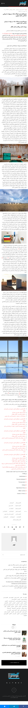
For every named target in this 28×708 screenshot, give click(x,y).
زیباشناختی (11, 511)
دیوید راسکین (18, 511)
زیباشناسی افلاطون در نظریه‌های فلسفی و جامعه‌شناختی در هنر (11, 653)
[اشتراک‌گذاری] (23, 527)
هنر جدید (8, 610)
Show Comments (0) (14, 662)
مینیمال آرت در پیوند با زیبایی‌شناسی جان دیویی (15, 416)
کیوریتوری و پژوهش (19, 9)
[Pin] (16, 527)
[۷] (19, 395)
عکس (10, 603)
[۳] (8, 258)
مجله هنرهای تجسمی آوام (8, 604)
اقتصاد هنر (11, 597)
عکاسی (17, 603)
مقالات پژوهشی (12, 9)
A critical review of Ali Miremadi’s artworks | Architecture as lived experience (16, 583)
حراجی (18, 599)
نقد (5, 606)
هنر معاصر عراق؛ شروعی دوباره (20, 567)
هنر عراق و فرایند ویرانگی (21, 573)
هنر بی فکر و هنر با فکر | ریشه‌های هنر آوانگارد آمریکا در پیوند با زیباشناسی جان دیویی (14, 468)
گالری (10, 613)
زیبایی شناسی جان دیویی (8, 514)
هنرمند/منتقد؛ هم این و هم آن (18, 412)
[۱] (26, 476)
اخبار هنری (16, 597)
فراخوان (5, 603)
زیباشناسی (4, 511)
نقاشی (16, 606)
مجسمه (24, 604)
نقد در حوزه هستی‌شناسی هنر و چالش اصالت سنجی (11, 631)
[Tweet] (19, 527)
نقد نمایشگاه (23, 608)
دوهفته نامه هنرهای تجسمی (21, 601)
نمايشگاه (13, 608)
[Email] (8, 527)
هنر (18, 610)
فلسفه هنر (18, 517)
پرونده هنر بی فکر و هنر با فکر (18, 462)
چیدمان (14, 613)
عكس (21, 603)
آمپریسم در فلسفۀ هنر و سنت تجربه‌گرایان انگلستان (11, 646)
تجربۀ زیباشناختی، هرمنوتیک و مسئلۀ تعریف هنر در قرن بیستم (12, 639)
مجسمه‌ (16, 604)
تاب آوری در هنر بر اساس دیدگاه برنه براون (17, 565)
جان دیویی (10, 505)
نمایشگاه (8, 608)
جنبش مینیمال (18, 508)
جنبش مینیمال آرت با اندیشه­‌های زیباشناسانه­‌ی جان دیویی (14, 34)
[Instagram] (18, 682)
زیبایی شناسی (18, 514)
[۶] (8, 393)
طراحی (25, 603)
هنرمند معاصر (6, 612)
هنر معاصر (24, 612)
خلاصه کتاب (13, 599)
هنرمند (12, 612)
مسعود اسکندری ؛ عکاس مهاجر (18, 414)
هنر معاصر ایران (18, 612)
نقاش (19, 606)
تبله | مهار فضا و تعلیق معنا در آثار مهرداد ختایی (16, 576)
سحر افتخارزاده (11, 601)
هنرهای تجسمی (23, 613)
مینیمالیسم (5, 517)
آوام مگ (24, 597)
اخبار (21, 597)
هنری (18, 613)
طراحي (6, 601)
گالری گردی (6, 613)
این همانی (11, 503)
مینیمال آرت (12, 517)
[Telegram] (15, 682)
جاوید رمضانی (23, 599)
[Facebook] (21, 682)
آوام (26, 9)
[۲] (18, 249)
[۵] (19, 393)
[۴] (2, 258)
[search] (3, 555)
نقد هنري (18, 608)
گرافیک (25, 615)
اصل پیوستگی (18, 503)
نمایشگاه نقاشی (23, 610)
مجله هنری (24, 606)
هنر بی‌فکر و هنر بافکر (16, 519)
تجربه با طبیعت (17, 505)
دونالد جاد (11, 508)
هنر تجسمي (14, 610)
